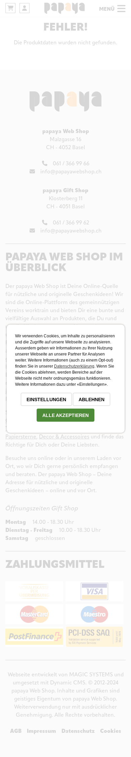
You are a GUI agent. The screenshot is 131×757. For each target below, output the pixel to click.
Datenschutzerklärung (74, 366)
